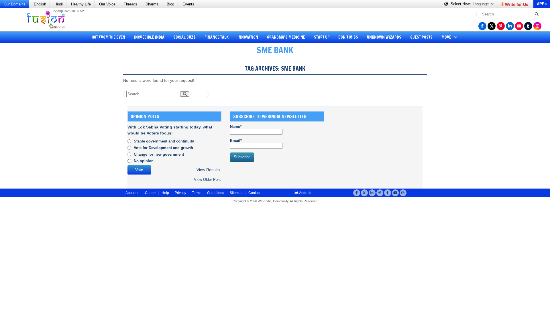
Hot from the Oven (108, 37)
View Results (208, 170)
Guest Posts (421, 37)
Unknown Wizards (384, 37)
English (40, 4)
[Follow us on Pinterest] (501, 26)
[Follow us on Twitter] (492, 26)
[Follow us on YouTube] (519, 26)
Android (304, 193)
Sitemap (236, 193)
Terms (196, 193)
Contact (254, 193)
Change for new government (159, 154)
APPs (542, 4)
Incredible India (149, 37)
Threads (130, 4)
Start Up (322, 37)
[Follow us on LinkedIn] (510, 26)
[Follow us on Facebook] (482, 26)
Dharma (152, 4)
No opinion (144, 161)
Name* (235, 126)
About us (132, 193)
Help (165, 193)
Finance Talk (217, 37)
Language (470, 4)
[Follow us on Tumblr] (528, 26)
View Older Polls (207, 179)
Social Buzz (184, 37)
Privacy (180, 193)
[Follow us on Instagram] (537, 26)
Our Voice (107, 4)
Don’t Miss (348, 37)
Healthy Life (81, 4)
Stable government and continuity (164, 141)
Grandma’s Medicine (286, 37)
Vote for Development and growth (163, 148)
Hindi (58, 4)
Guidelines (215, 193)
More (446, 37)
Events (188, 4)
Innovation (247, 37)
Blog (170, 4)
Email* (236, 140)
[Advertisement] (26, 147)
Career (150, 193)
